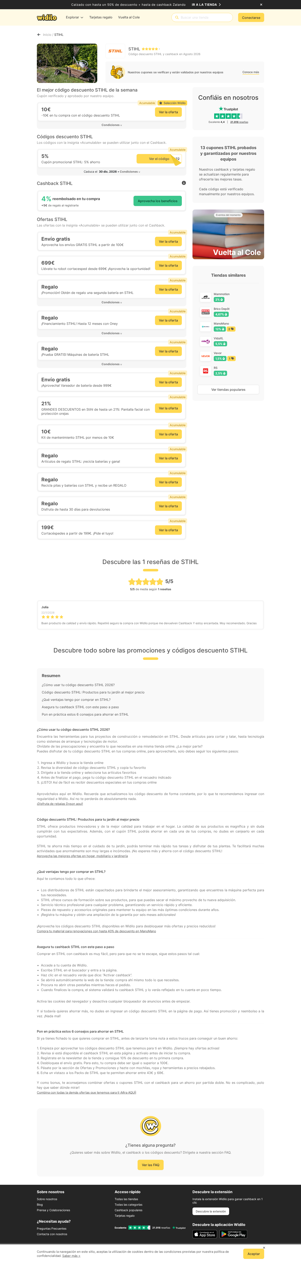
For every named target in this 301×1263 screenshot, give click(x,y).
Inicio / (48, 35)
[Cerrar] (261, 5)
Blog (40, 1204)
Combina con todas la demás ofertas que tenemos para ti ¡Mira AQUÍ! (86, 1092)
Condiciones (110, 125)
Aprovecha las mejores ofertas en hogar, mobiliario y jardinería (82, 856)
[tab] (111, 125)
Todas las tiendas (126, 1199)
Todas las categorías (128, 1204)
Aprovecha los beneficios (158, 201)
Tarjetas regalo (125, 1215)
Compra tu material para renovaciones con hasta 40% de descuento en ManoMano (96, 931)
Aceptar (254, 1254)
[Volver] (39, 34)
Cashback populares (128, 1210)
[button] (111, 125)
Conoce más (250, 72)
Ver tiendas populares (228, 389)
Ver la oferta (168, 112)
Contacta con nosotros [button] (52, 1234)
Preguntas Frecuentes (51, 1228)
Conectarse (251, 18)
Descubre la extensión (211, 1211)
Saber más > (71, 1256)
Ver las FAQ (150, 1165)
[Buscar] (177, 17)
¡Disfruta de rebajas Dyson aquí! (60, 804)
